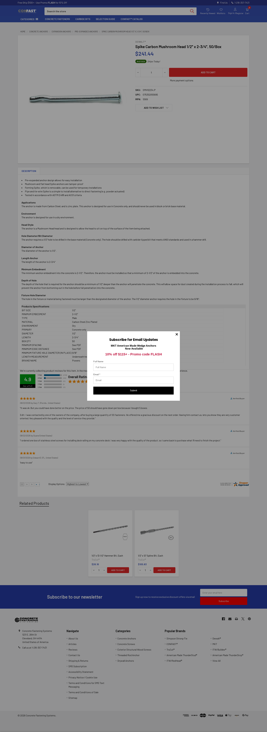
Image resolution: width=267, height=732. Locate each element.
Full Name (98, 361)
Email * (96, 374)
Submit (133, 390)
